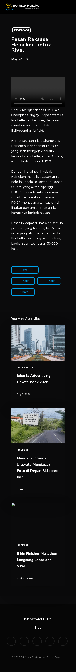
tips (32, 367)
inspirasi (21, 30)
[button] (71, 7)
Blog (38, 627)
